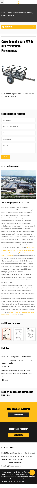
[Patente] (6, 334)
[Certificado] (18, 334)
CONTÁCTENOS (18, 414)
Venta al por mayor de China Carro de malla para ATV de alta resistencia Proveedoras (18, 250)
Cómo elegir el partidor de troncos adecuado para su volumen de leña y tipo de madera (16, 360)
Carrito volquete (25, 13)
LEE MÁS (4, 380)
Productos (12, 13)
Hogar (4, 13)
